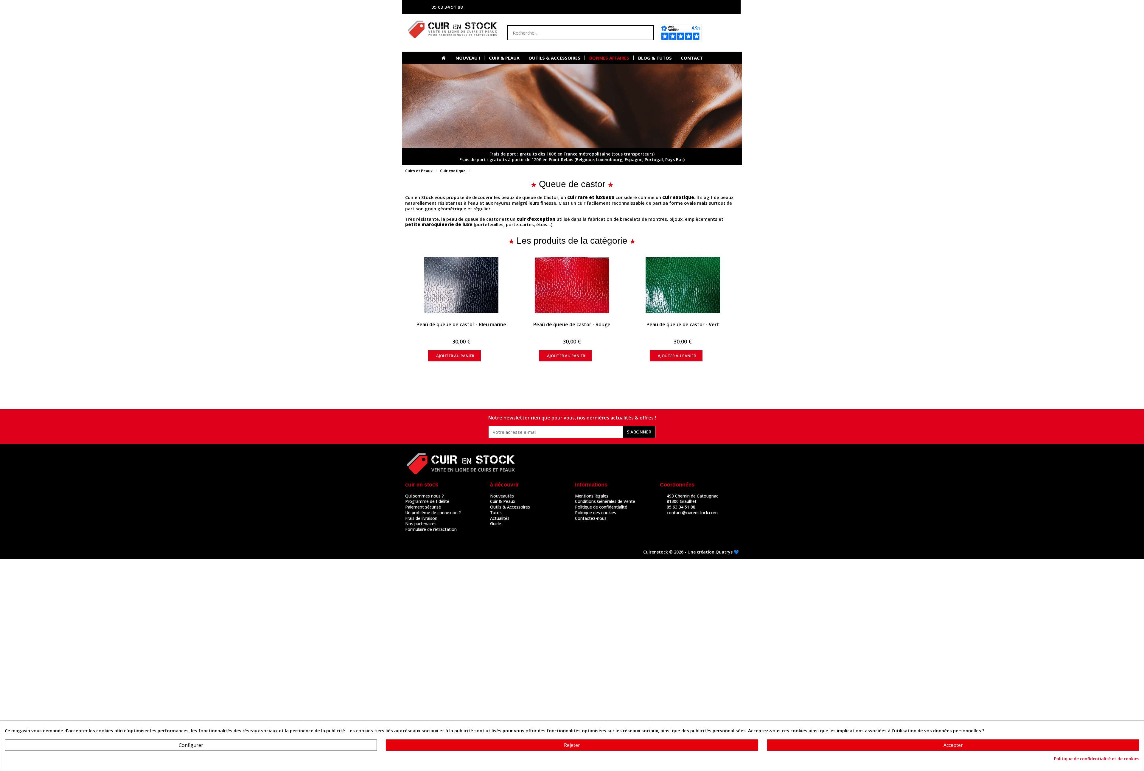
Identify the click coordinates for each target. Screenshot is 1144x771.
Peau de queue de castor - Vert (682, 324)
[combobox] (569, 33)
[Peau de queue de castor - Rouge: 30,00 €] (572, 285)
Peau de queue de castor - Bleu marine (461, 324)
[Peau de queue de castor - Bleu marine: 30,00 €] (461, 285)
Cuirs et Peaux (419, 170)
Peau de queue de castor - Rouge (571, 324)
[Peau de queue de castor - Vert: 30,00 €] (682, 285)
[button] (722, 32)
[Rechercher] (645, 33)
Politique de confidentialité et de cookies (1096, 758)
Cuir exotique (453, 170)
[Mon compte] (677, 7)
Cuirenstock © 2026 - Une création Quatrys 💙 (691, 552)
